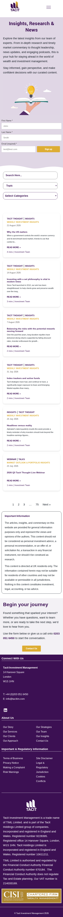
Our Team (41, 731)
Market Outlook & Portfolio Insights (28, 463)
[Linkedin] (5, 710)
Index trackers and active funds (23, 378)
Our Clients (9, 736)
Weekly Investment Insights (23, 222)
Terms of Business (13, 758)
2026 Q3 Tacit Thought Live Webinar (26, 472)
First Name (7, 121)
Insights (30, 219)
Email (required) (9, 144)
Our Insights (42, 736)
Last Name (7, 132)
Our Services (10, 731)
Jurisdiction (42, 772)
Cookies (40, 776)
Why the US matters (17, 232)
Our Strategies (44, 727)
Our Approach (10, 740)
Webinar (11, 459)
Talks (22, 459)
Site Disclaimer (44, 758)
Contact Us (42, 740)
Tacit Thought (15, 219)
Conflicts (41, 781)
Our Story (8, 727)
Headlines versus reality (19, 425)
